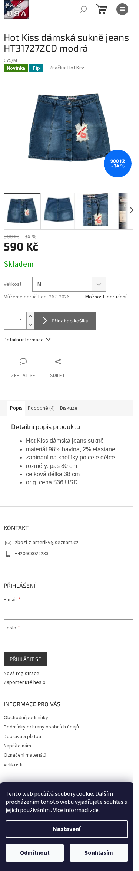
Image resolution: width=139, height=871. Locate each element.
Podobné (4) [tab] (41, 408)
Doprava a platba (22, 736)
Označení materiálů (25, 755)
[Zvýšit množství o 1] (30, 316)
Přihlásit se (25, 659)
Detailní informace (24, 340)
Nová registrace (21, 673)
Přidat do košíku (70, 320)
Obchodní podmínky (26, 717)
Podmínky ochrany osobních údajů (41, 727)
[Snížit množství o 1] (30, 325)
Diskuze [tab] (68, 408)
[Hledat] (83, 9)
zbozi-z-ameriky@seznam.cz (47, 542)
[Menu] (122, 9)
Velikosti (13, 765)
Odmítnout (35, 853)
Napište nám (17, 746)
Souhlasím (99, 853)
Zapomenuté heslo (25, 682)
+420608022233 (32, 553)
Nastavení (66, 829)
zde (94, 810)
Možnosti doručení (105, 297)
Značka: (67, 68)
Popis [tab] (16, 408)
